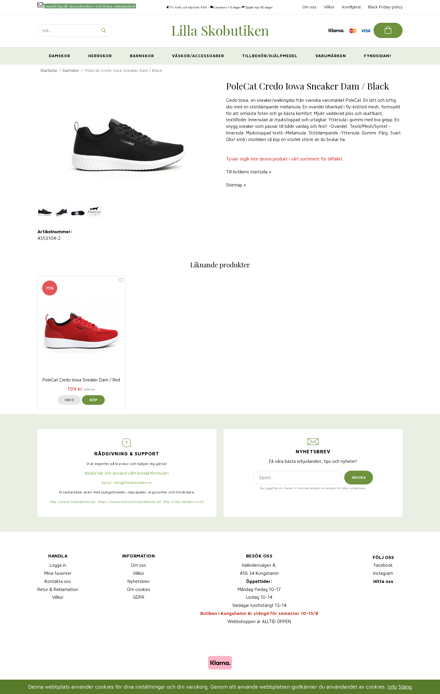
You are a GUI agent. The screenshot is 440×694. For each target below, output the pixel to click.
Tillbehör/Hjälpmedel (270, 55)
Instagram (383, 573)
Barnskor (142, 55)
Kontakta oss (58, 581)
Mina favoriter (58, 573)
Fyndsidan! (378, 55)
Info (69, 400)
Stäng (405, 687)
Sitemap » (236, 184)
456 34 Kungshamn (259, 573)
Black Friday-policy (385, 6)
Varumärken (330, 55)
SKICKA (358, 477)
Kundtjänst (351, 6)
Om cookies (138, 589)
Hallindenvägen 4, (259, 565)
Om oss (309, 6)
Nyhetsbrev (139, 581)
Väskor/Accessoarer (198, 55)
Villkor (329, 6)
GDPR (138, 597)
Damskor (59, 55)
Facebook (383, 565)
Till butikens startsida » (248, 171)
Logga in (58, 565)
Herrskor (100, 55)
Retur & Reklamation (57, 589)
